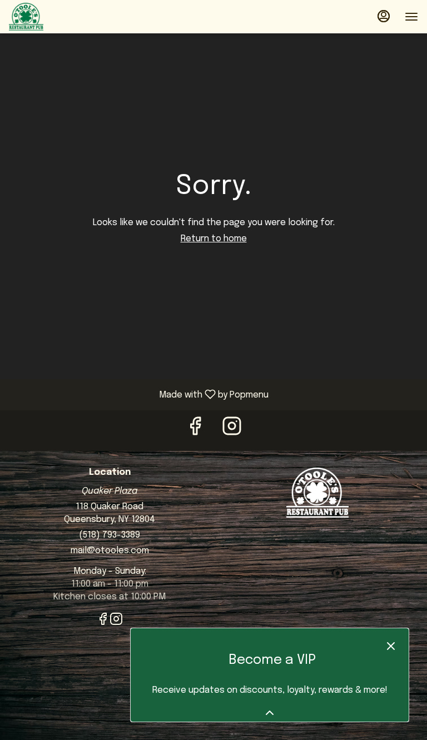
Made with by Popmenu (138, 394)
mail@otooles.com (110, 550)
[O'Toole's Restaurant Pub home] (59, 17)
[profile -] (383, 16)
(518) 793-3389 (109, 535)
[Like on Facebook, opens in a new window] (195, 430)
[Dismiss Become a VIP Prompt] (391, 646)
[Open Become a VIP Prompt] (269, 712)
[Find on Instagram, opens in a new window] (232, 430)
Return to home (214, 239)
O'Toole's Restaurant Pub (317, 493)
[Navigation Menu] (411, 16)
